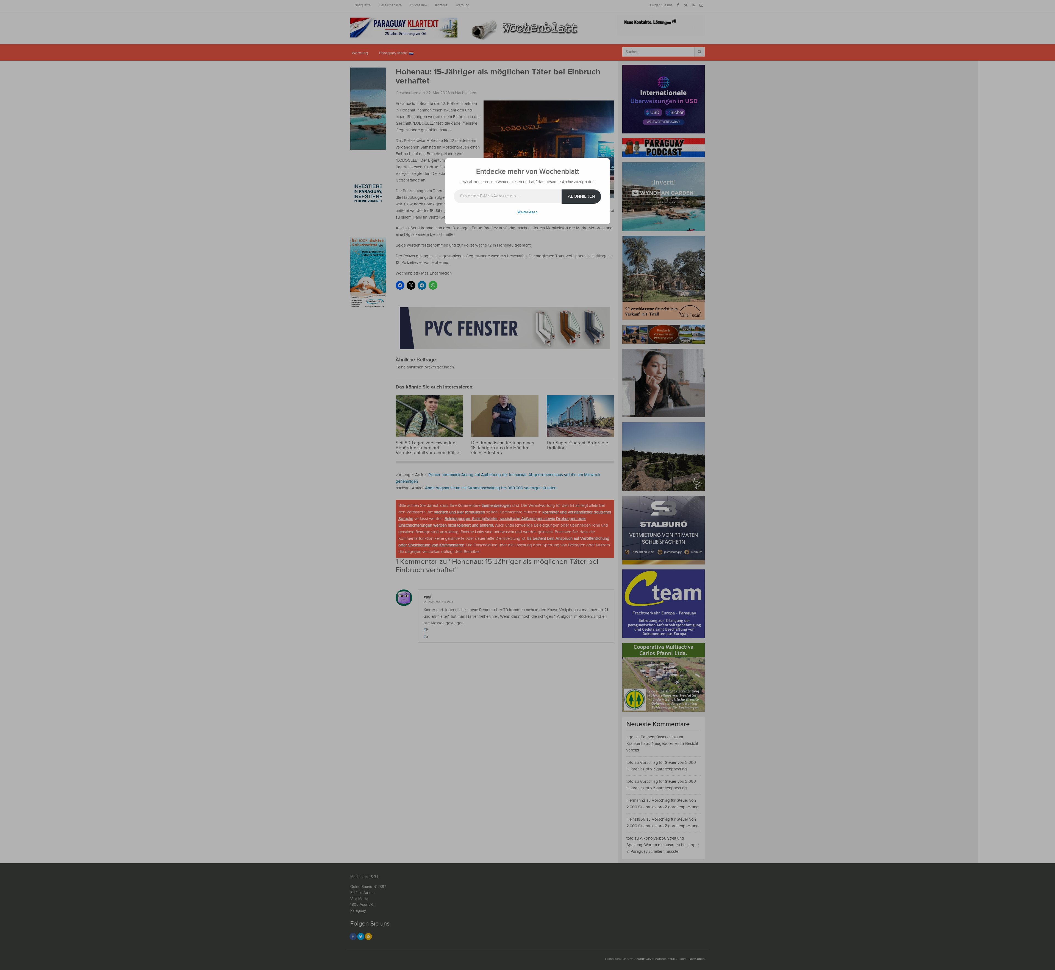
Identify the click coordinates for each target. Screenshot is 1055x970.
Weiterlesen (527, 212)
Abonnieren (581, 196)
